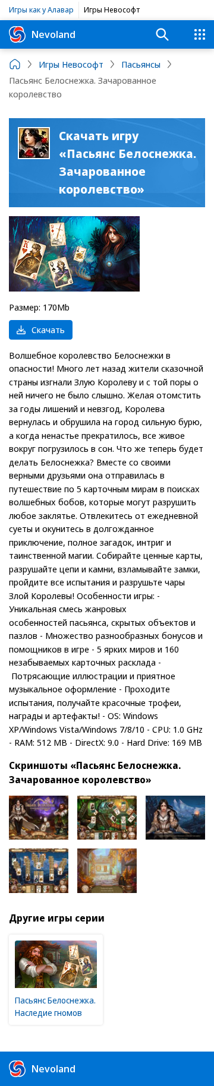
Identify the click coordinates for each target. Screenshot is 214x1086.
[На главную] (15, 64)
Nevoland (53, 34)
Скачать (48, 329)
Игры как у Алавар (41, 9)
